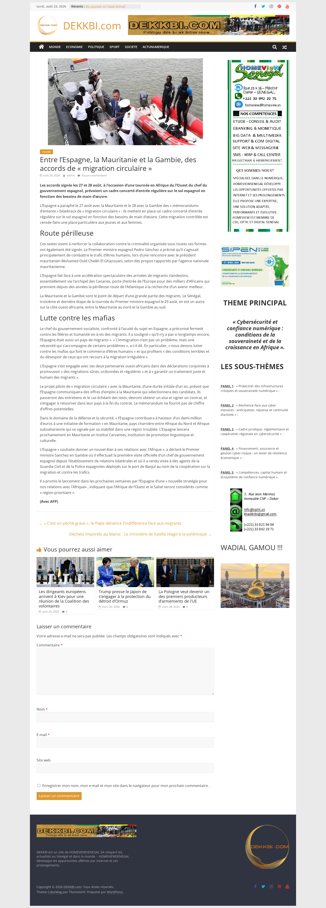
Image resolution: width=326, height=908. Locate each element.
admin (71, 175)
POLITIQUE (96, 47)
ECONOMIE (74, 47)
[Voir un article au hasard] (284, 47)
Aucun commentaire (94, 175)
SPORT (115, 47)
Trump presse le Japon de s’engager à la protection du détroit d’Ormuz (125, 596)
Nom (42, 709)
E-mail (43, 734)
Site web (44, 760)
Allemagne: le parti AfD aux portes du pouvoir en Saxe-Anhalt (111, 8)
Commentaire (50, 645)
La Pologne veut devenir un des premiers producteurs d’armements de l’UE (184, 596)
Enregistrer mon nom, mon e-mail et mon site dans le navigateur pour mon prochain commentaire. (125, 785)
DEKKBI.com (92, 25)
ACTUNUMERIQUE (156, 47)
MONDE (55, 47)
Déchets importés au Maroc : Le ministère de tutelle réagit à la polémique (140, 534)
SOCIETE (131, 47)
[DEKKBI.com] (41, 47)
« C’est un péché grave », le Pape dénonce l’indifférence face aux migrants (110, 523)
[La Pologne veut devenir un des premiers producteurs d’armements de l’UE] (185, 559)
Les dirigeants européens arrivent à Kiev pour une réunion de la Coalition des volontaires (64, 599)
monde (46, 152)
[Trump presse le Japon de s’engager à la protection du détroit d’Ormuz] (125, 559)
